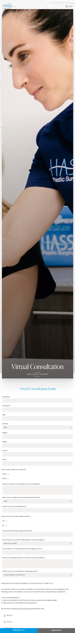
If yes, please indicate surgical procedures (17, 531)
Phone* (5, 450)
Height (4, 442)
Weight (4, 433)
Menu (71, 6)
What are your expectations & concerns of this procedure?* (23, 558)
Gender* (5, 424)
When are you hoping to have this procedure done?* (21, 497)
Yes (3, 521)
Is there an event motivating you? (14, 506)
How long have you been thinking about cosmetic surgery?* (23, 540)
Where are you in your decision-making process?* (20, 571)
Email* (4, 459)
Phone (4, 474)
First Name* (6, 397)
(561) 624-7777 (19, 630)
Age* (4, 415)
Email (4, 478)
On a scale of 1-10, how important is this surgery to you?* (22, 549)
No (3, 525)
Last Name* (6, 406)
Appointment (56, 630)
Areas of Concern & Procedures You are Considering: (21, 484)
